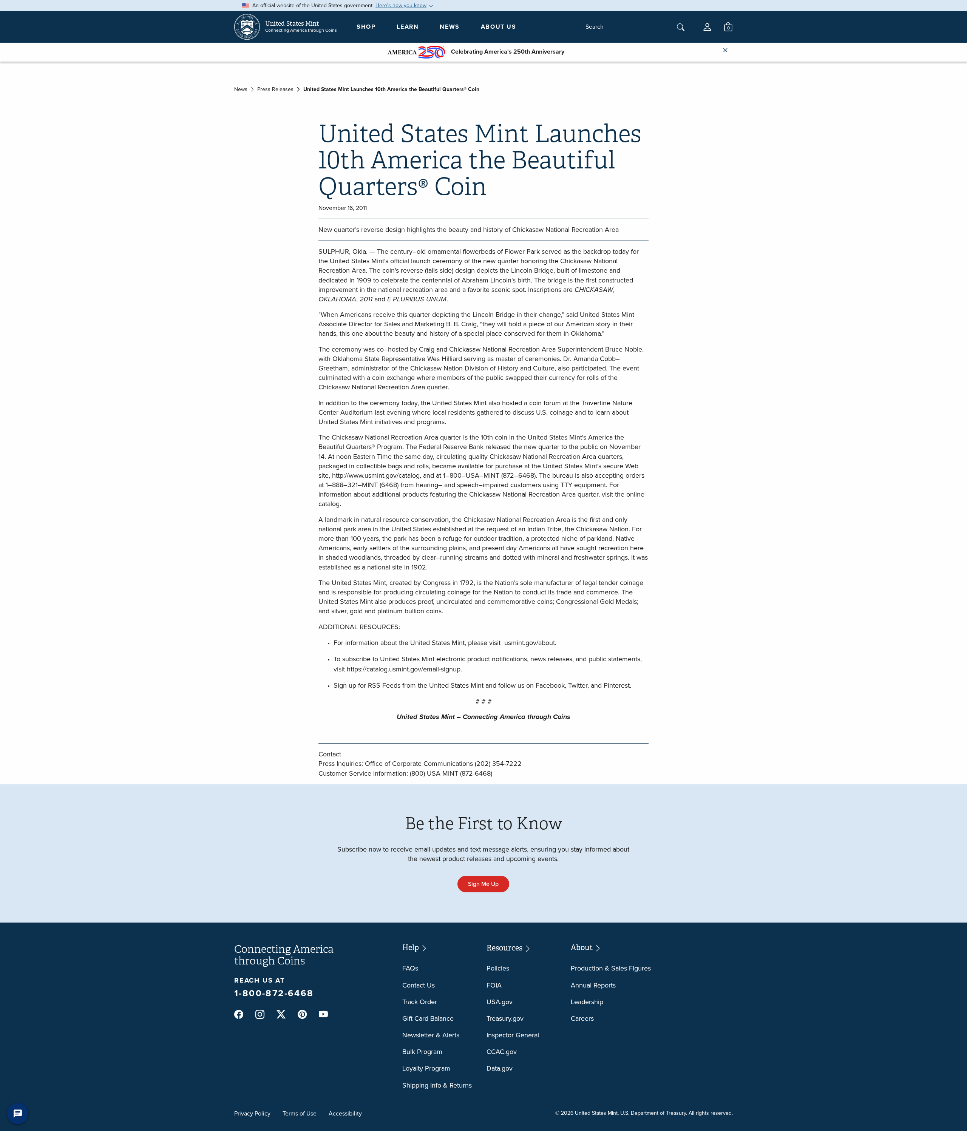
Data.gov (500, 1068)
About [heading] (582, 947)
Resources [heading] (505, 948)
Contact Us (418, 985)
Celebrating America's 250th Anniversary (504, 51)
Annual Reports (593, 985)
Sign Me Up (483, 883)
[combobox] (635, 27)
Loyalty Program (426, 1068)
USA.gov (500, 1002)
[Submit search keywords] (680, 27)
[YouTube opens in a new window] (323, 1014)
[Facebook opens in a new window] (238, 1014)
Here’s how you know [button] (400, 5)
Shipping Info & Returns (437, 1085)
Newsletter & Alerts (430, 1035)
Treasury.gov (505, 1018)
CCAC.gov (502, 1052)
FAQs (410, 968)
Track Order (419, 1002)
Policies (498, 968)
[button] (707, 27)
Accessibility (345, 1113)
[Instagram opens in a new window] (259, 1014)
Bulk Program (422, 1052)
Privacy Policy (252, 1113)
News (449, 26)
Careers (582, 1018)
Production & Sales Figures (611, 968)
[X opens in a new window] (281, 1014)
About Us (498, 26)
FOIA (494, 985)
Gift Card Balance (428, 1018)
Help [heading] (411, 947)
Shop (366, 26)
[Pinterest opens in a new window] (302, 1014)
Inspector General (513, 1035)
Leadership (587, 1002)
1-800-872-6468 (274, 993)
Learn (408, 26)
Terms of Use (300, 1113)
